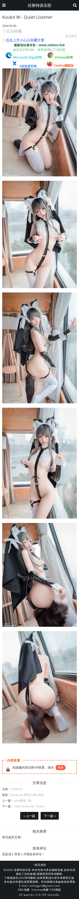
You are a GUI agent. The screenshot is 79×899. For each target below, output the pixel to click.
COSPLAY (17, 789)
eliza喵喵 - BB (22, 800)
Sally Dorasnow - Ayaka (29, 806)
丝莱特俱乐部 (39, 5)
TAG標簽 (55, 890)
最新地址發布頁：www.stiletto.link (39, 45)
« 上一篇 (29, 816)
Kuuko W (17, 795)
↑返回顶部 (39, 865)
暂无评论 (71, 36)
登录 (60, 767)
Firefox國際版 (64, 65)
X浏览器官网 (28, 66)
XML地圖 (24, 890)
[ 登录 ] (17, 854)
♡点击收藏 (12, 31)
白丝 (34, 795)
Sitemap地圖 (40, 890)
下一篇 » (50, 816)
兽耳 (27, 795)
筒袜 (41, 795)
